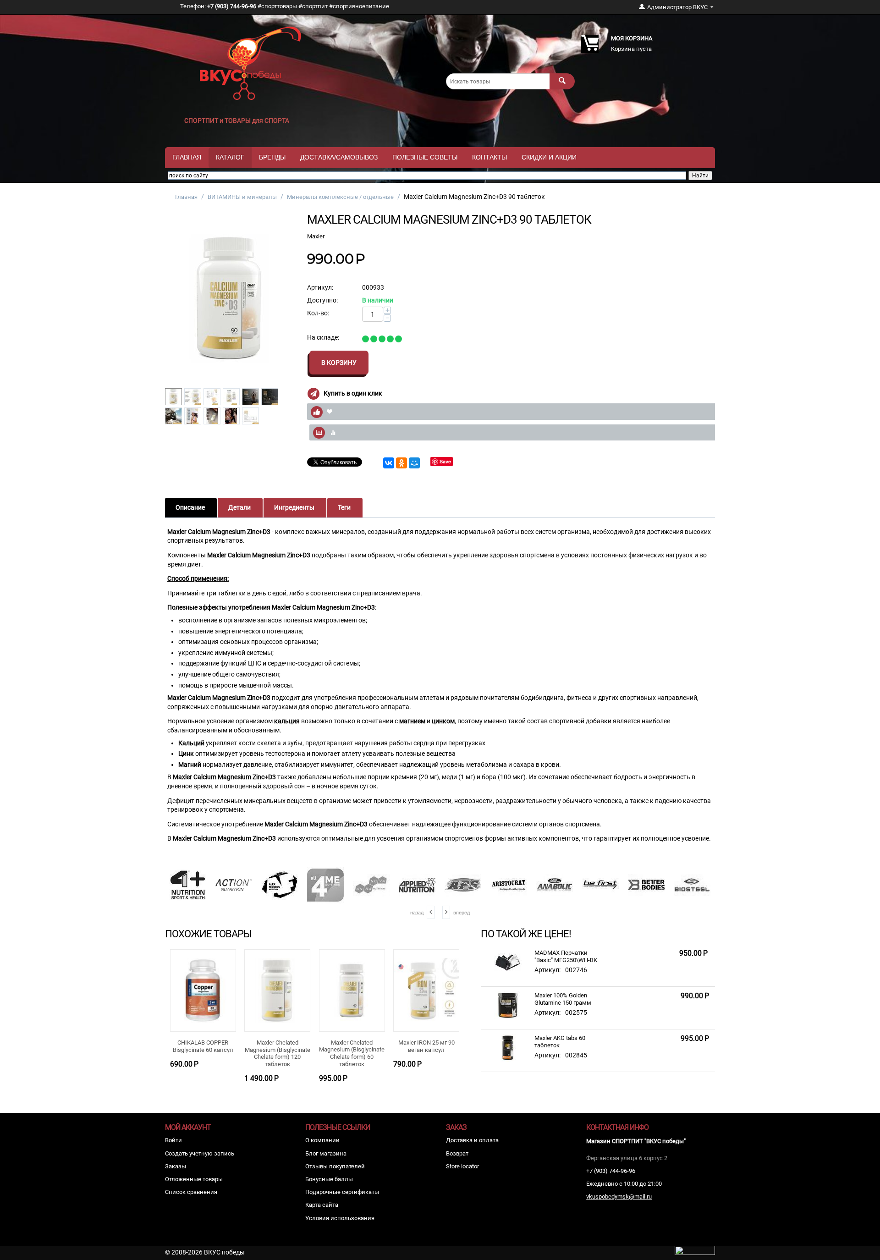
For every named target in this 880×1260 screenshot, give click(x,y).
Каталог (230, 157)
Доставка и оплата (472, 1140)
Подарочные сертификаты (342, 1191)
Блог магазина (325, 1153)
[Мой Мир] (414, 462)
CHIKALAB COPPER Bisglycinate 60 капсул (203, 1046)
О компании (322, 1140)
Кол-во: (318, 313)
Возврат (457, 1153)
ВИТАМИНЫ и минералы (242, 196)
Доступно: (322, 300)
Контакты (489, 157)
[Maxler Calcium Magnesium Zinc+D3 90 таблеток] (229, 298)
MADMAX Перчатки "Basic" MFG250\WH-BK (565, 956)
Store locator (462, 1166)
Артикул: (320, 287)
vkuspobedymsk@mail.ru (619, 1196)
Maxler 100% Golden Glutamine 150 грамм (562, 999)
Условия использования (339, 1218)
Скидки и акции (549, 157)
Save (445, 461)
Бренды (272, 157)
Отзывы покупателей (335, 1166)
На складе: (323, 337)
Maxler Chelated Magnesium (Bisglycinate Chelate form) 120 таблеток (277, 1053)
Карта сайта (321, 1204)
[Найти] (562, 81)
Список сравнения (191, 1191)
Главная (186, 157)
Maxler (315, 236)
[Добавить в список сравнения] (517, 432)
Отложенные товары (194, 1179)
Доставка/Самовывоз (339, 157)
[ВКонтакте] (388, 462)
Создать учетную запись (199, 1153)
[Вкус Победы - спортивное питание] (251, 62)
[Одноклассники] (401, 462)
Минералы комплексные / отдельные (340, 196)
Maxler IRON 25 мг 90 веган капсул (426, 1046)
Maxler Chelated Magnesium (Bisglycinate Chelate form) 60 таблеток (352, 1053)
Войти (173, 1140)
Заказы (175, 1166)
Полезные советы (424, 157)
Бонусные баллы (329, 1179)
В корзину (339, 362)
